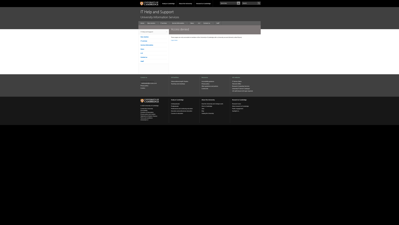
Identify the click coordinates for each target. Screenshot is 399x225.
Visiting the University (208, 113)
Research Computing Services (240, 86)
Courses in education (177, 113)
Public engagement (237, 108)
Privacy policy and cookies (147, 114)
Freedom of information (147, 112)
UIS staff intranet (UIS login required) (242, 91)
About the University (185, 3)
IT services (164, 23)
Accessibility (143, 110)
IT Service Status (237, 81)
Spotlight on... (236, 111)
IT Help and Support (147, 32)
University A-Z (144, 120)
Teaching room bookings (178, 84)
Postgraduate (175, 106)
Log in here (174, 40)
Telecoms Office (236, 84)
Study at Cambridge (168, 3)
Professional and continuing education (182, 108)
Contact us (206, 23)
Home (142, 23)
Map (203, 111)
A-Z (199, 23)
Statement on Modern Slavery (148, 116)
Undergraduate (175, 104)
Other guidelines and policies (210, 86)
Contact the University (146, 108)
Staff (217, 23)
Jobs (203, 108)
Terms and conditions (146, 118)
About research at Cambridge (240, 106)
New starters (151, 23)
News (192, 23)
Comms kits (205, 88)
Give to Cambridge (207, 106)
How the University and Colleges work (212, 104)
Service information (178, 23)
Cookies (142, 88)
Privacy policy (144, 85)
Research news (236, 104)
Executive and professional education (181, 111)
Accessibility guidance (208, 81)
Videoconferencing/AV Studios (179, 81)
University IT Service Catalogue (241, 88)
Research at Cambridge (203, 3)
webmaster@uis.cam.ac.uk (149, 83)
